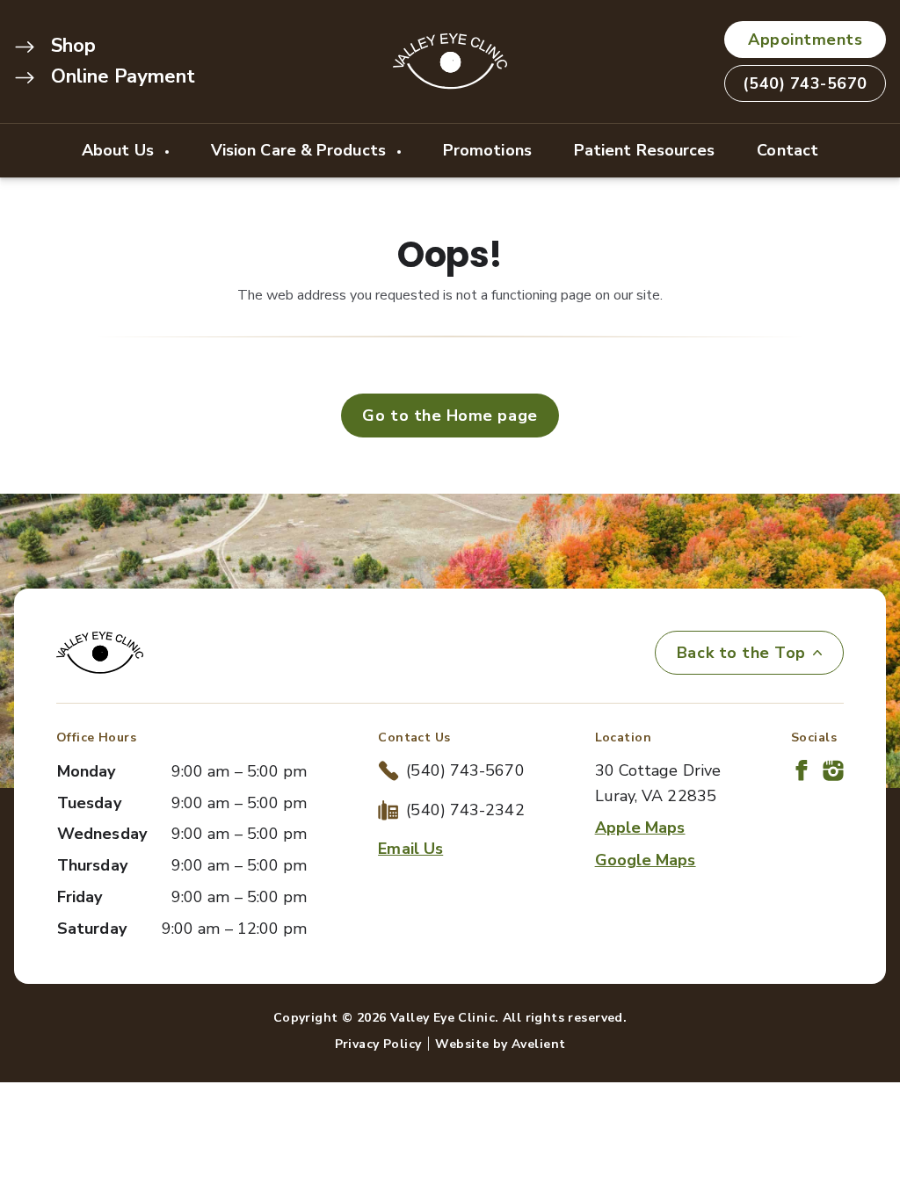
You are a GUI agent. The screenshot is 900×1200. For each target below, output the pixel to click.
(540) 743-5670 (465, 770)
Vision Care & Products (300, 150)
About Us (120, 150)
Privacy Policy (378, 1044)
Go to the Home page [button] (449, 415)
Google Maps (645, 860)
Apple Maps (640, 827)
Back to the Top (741, 652)
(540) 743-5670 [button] (805, 83)
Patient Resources (644, 150)
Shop (71, 46)
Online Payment (120, 76)
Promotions (487, 150)
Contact (787, 150)
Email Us (410, 848)
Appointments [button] (805, 39)
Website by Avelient (500, 1044)
